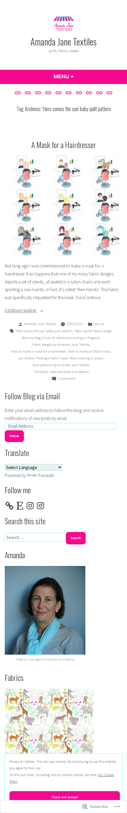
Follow (14, 436)
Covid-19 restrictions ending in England (71, 337)
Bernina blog (31, 337)
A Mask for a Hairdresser (63, 144)
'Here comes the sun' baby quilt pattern (43, 331)
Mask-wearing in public (86, 358)
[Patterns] (69, 93)
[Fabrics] (48, 93)
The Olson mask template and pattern (61, 371)
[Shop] (79, 93)
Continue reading (21, 310)
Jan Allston (26, 358)
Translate (46, 475)
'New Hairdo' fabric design (93, 331)
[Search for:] (35, 537)
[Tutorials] (99, 93)
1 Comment (66, 379)
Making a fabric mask (52, 358)
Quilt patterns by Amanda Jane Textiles (60, 365)
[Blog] (28, 93)
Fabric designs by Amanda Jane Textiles (60, 344)
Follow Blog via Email (32, 395)
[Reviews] (58, 93)
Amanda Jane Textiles (63, 41)
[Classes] (38, 93)
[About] (18, 93)
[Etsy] (20, 505)
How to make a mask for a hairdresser (38, 351)
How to (99, 324)
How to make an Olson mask (89, 351)
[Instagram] (30, 505)
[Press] (89, 93)
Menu (79, 76)
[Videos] (108, 93)
